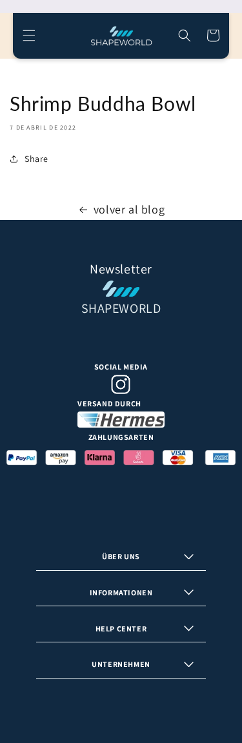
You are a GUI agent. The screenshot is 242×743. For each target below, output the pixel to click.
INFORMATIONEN (121, 592)
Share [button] (36, 158)
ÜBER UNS (121, 556)
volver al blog (129, 209)
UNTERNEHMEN (121, 664)
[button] (29, 35)
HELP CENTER (121, 628)
